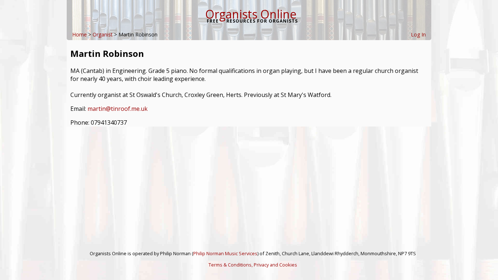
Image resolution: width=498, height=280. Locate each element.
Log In (418, 34)
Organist (103, 34)
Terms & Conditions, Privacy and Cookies (253, 264)
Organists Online (250, 14)
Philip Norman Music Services (225, 253)
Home (79, 34)
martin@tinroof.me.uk (117, 109)
